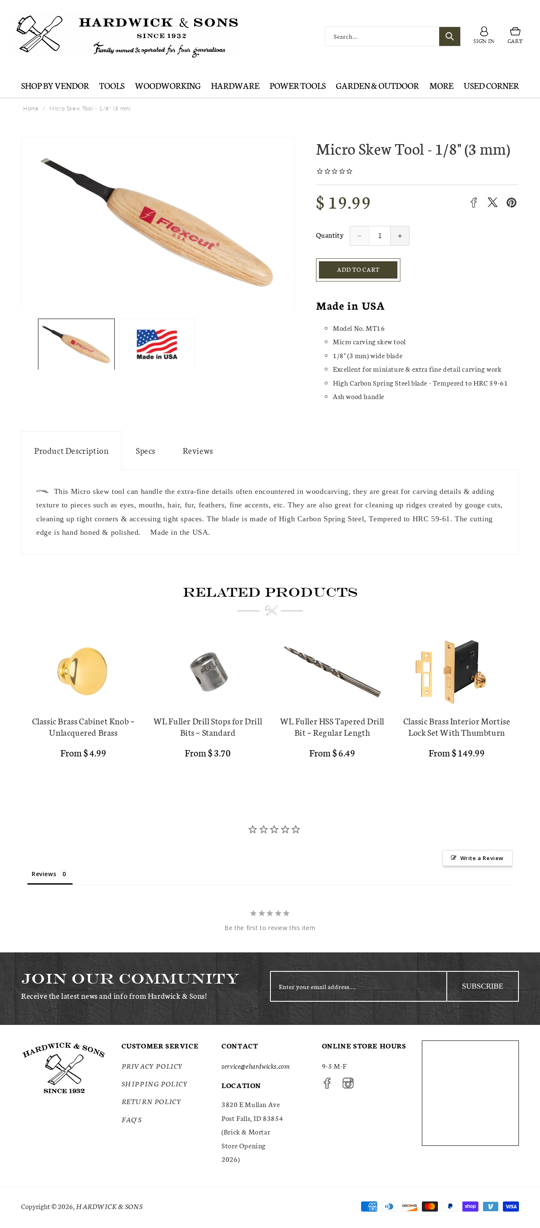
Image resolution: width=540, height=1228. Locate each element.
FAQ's (132, 1119)
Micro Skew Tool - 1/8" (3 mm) (89, 108)
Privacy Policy (152, 1065)
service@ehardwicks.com (255, 1065)
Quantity (329, 234)
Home (30, 108)
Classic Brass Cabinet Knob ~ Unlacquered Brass (83, 726)
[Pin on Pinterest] (511, 202)
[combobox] (392, 36)
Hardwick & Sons (109, 1206)
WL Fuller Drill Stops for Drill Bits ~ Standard (208, 726)
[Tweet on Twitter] (492, 202)
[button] (515, 36)
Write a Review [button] (482, 858)
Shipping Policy (155, 1083)
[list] (270, 706)
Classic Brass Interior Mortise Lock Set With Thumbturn (456, 726)
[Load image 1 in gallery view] (76, 344)
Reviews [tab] (44, 874)
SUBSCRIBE (482, 986)
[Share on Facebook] (473, 202)
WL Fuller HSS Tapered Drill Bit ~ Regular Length (332, 726)
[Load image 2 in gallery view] (157, 344)
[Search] (449, 36)
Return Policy (152, 1101)
